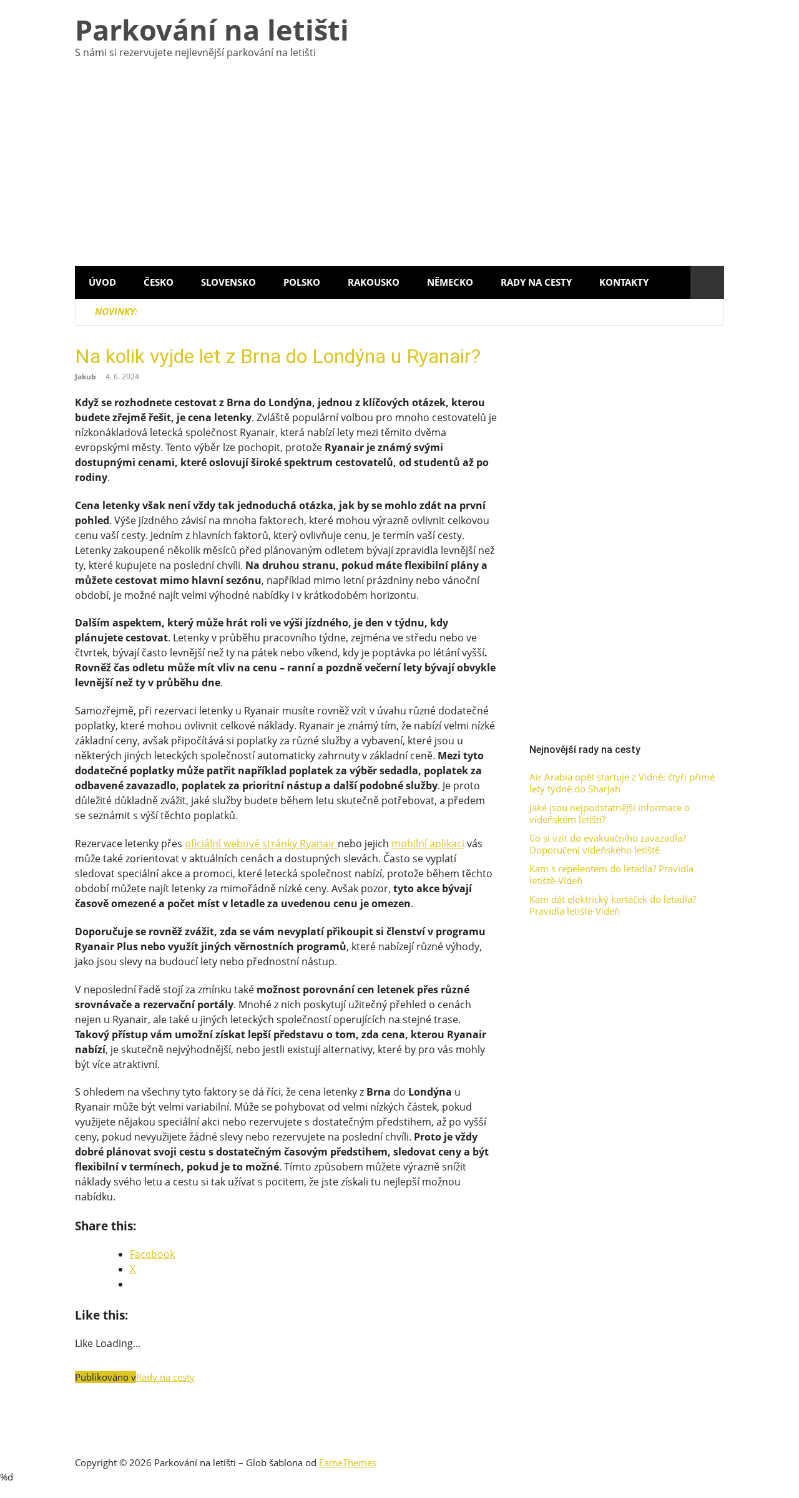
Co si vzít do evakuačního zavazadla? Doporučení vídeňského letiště (607, 844)
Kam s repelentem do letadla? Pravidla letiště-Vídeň (611, 875)
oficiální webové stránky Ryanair (261, 843)
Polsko (301, 282)
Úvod (102, 282)
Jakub (85, 376)
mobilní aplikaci (427, 843)
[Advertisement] (399, 172)
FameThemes (347, 1462)
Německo (450, 282)
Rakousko (374, 282)
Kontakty (624, 282)
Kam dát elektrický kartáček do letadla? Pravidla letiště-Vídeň (612, 905)
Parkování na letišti (212, 30)
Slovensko (228, 282)
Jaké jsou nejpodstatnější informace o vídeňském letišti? (609, 814)
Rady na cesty (536, 282)
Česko (159, 282)
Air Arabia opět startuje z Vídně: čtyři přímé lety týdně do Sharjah (622, 783)
